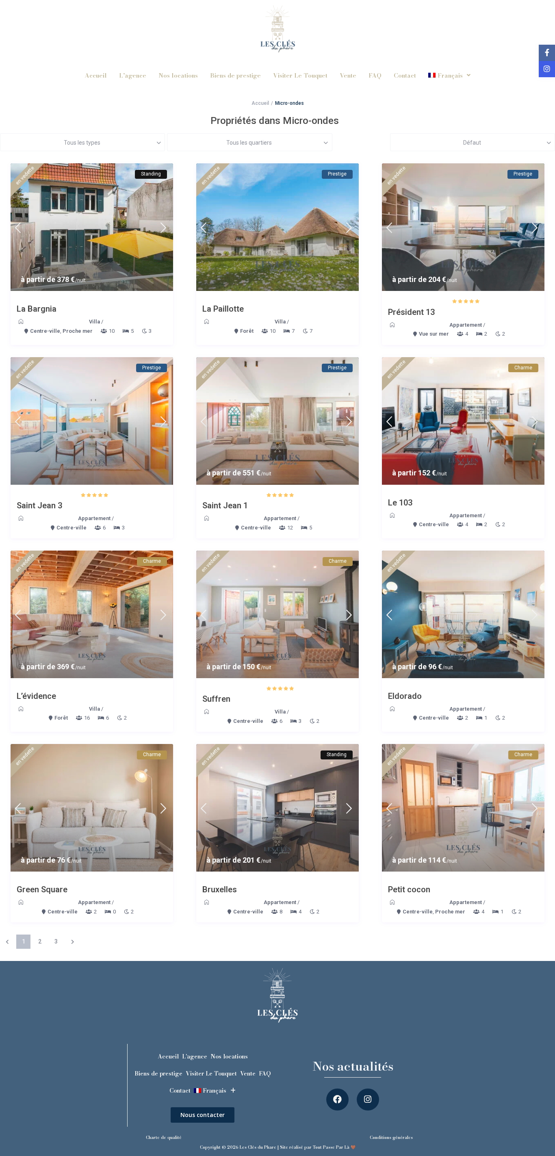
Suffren (216, 699)
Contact (405, 75)
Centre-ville (45, 331)
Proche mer (78, 331)
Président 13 (411, 312)
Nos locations (178, 75)
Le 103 (400, 503)
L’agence (132, 75)
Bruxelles (219, 889)
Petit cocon (409, 889)
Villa (94, 322)
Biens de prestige (235, 75)
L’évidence (36, 696)
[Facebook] (337, 1100)
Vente (348, 75)
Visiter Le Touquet (300, 75)
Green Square (42, 889)
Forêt (247, 331)
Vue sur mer (434, 334)
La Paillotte (223, 309)
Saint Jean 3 (39, 505)
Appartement (465, 325)
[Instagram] (368, 1100)
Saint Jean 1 (225, 505)
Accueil (96, 75)
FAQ (375, 75)
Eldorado (405, 696)
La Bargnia (36, 309)
